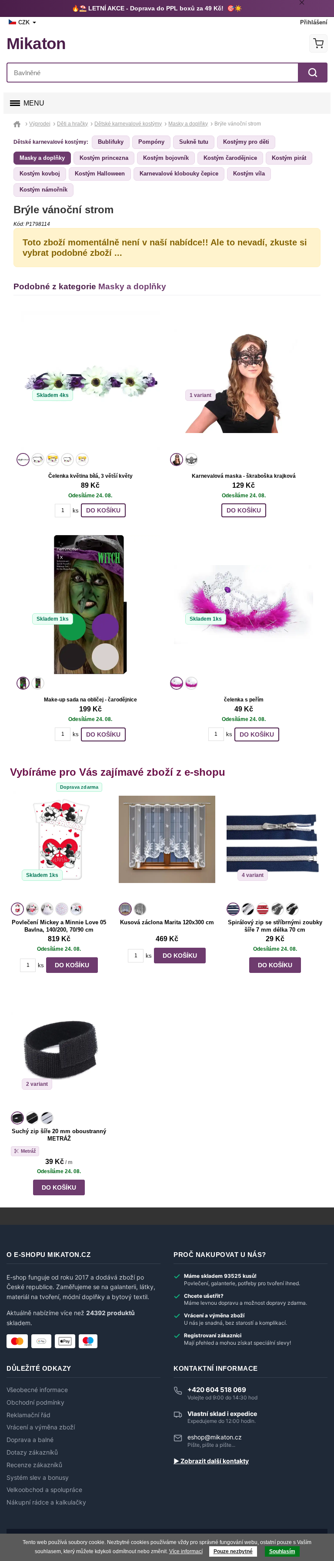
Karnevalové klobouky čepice (179, 173)
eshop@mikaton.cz (214, 1437)
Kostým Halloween (100, 173)
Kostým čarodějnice (230, 158)
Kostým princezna (104, 158)
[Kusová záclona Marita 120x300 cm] (167, 845)
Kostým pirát (289, 158)
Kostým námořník (43, 189)
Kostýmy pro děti (246, 142)
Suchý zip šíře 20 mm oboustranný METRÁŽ (59, 1135)
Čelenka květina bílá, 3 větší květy (90, 476)
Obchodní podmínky (35, 1402)
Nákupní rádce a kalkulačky (46, 1502)
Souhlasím (282, 1551)
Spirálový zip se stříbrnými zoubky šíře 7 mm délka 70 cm (275, 926)
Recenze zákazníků (34, 1465)
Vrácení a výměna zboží (41, 1427)
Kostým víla (249, 173)
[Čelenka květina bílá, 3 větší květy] (90, 380)
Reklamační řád (28, 1415)
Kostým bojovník (166, 158)
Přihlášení (313, 22)
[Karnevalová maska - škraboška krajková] (243, 380)
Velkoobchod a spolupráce (44, 1489)
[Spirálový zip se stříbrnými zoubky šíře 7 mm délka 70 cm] (275, 845)
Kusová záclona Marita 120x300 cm (167, 922)
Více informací (186, 1551)
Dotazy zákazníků (32, 1452)
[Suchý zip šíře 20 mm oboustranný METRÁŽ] (59, 1054)
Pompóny (151, 142)
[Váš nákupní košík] (318, 43)
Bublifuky (111, 142)
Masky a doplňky (42, 158)
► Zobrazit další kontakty (211, 1461)
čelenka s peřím (244, 700)
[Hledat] (312, 73)
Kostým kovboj (40, 173)
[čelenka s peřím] (243, 604)
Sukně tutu (193, 142)
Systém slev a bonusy (38, 1477)
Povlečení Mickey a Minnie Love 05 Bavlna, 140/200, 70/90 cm (59, 926)
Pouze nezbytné (233, 1551)
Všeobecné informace (37, 1389)
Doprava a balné (30, 1439)
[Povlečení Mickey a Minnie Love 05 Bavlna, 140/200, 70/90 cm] (59, 845)
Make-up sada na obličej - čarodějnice (90, 700)
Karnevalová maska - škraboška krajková (244, 476)
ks (76, 510)
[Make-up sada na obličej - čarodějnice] (90, 604)
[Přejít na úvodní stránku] (18, 124)
